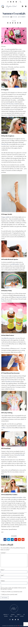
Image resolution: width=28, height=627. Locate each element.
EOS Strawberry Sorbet (12, 104)
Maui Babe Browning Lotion (8, 338)
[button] (8, 23)
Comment (3, 552)
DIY (24, 614)
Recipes (6, 616)
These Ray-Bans (5, 144)
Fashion (12, 614)
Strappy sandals (5, 217)
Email (2, 575)
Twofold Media (23, 625)
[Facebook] (11, 2)
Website (3, 580)
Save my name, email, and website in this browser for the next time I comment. (13, 588)
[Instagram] (8, 2)
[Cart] (25, 6)
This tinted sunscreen (10, 381)
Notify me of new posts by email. (9, 594)
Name (3, 569)
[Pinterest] (16, 2)
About (16, 616)
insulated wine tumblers (16, 497)
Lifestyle (5, 614)
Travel (18, 614)
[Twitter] (13, 2)
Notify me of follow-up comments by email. (12, 591)
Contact (22, 616)
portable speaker (15, 264)
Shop (11, 616)
